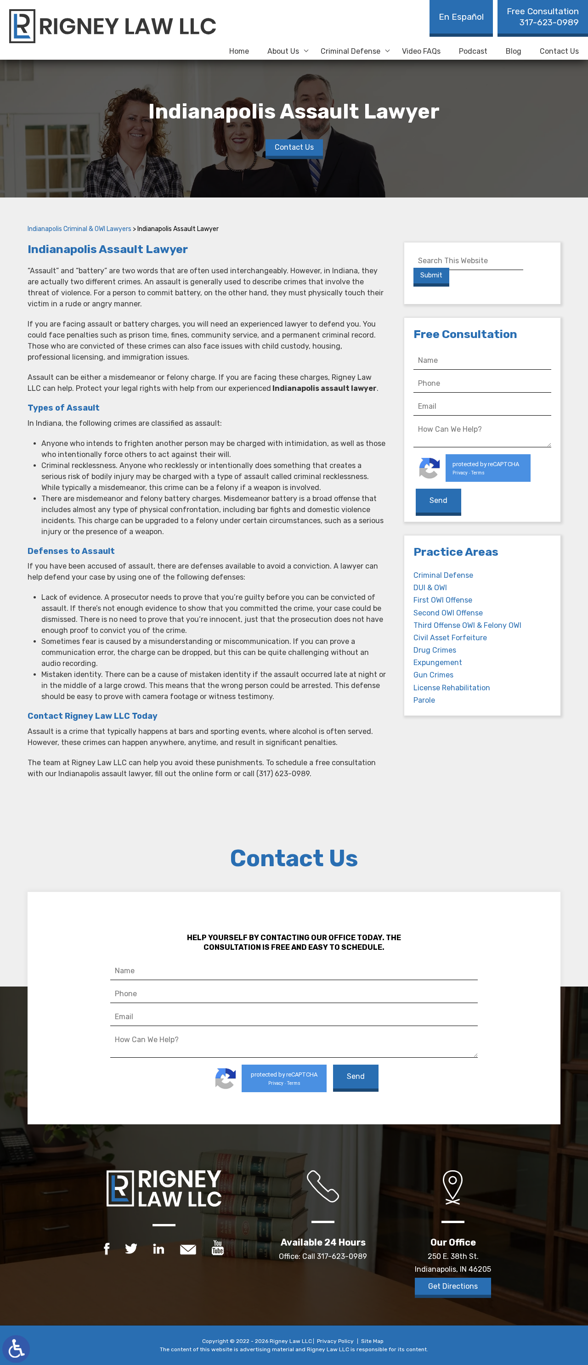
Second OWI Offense (448, 613)
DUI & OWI (430, 587)
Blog (513, 51)
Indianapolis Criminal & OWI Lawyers (79, 229)
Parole (424, 700)
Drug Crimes (434, 650)
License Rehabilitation (451, 687)
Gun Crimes (433, 675)
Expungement (437, 662)
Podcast (473, 51)
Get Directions (453, 1286)
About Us (283, 51)
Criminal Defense (350, 51)
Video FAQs (421, 51)
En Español (461, 16)
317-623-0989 (543, 17)
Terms (478, 472)
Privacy (460, 472)
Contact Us (559, 51)
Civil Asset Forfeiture (450, 637)
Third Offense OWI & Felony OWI (467, 625)
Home (239, 51)
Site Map (372, 1341)
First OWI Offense (442, 600)
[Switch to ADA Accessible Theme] (16, 1349)
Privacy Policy (335, 1341)
